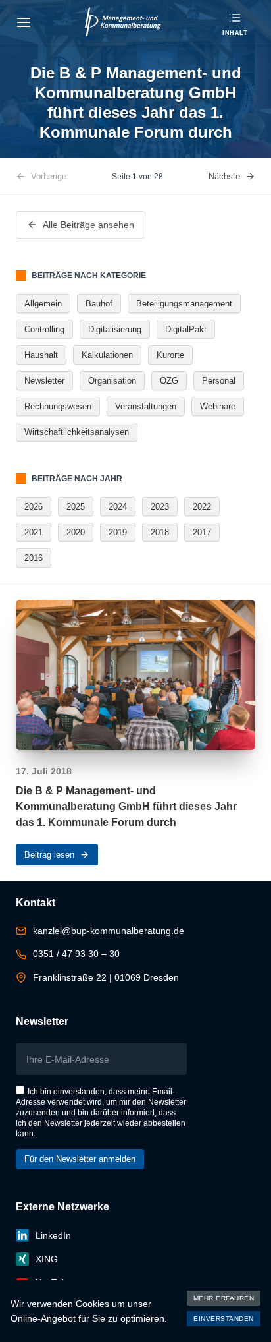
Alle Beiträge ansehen (88, 224)
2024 (118, 506)
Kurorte (170, 355)
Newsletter (44, 381)
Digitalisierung (114, 329)
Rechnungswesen (57, 406)
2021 (33, 532)
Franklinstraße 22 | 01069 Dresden (106, 977)
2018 (160, 532)
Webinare (217, 406)
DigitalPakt (186, 329)
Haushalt (41, 355)
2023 (160, 506)
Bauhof (99, 303)
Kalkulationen (107, 355)
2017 (202, 532)
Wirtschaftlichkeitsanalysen (76, 432)
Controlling (44, 329)
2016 (33, 558)
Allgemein (43, 303)
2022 (202, 506)
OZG (169, 381)
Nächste (224, 176)
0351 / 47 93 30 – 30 (76, 953)
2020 (75, 532)
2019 (118, 532)
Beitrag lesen (49, 855)
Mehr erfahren (224, 1298)
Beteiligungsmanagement (184, 303)
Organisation (112, 381)
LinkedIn (53, 1235)
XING (47, 1259)
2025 (75, 506)
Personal (218, 381)
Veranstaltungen (145, 406)
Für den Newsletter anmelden (80, 1159)
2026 (33, 506)
